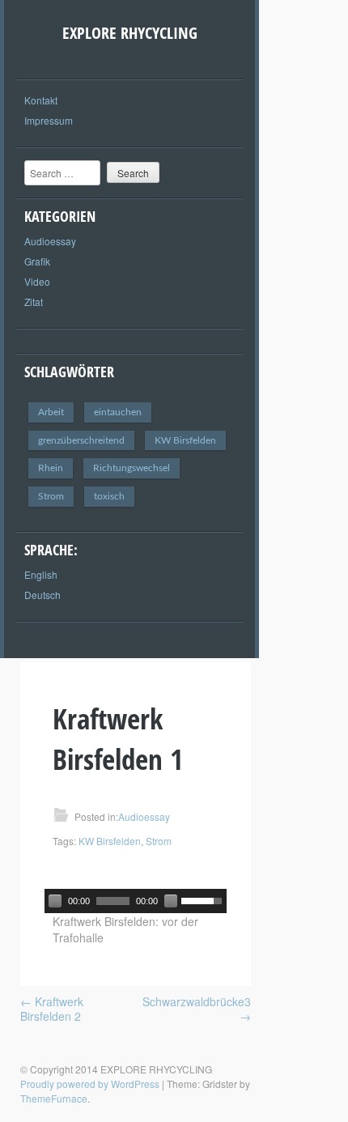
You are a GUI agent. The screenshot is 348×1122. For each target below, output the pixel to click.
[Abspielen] (55, 901)
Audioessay (50, 241)
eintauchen (118, 412)
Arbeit (51, 412)
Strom (51, 496)
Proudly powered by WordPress (89, 1083)
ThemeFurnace (53, 1098)
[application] (136, 901)
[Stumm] (170, 901)
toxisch (109, 496)
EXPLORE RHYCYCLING (129, 33)
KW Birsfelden (185, 440)
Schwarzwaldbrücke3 (196, 1008)
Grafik (37, 261)
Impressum (48, 120)
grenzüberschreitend (81, 440)
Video (37, 281)
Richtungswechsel (131, 468)
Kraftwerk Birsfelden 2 (51, 1008)
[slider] (204, 899)
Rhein (50, 468)
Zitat (33, 301)
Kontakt (40, 100)
